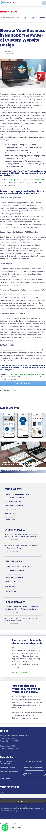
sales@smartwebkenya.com (20, 180)
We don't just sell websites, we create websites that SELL (26, 689)
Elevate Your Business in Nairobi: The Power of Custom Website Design (21, 547)
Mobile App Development (14, 505)
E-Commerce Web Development (16, 494)
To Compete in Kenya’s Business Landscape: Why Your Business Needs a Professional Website (21, 433)
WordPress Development (14, 509)
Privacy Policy (10, 519)
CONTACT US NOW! (23, 384)
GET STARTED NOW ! (19, 672)
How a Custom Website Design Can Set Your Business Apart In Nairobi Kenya (23, 463)
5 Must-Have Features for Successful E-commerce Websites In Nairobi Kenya (21, 469)
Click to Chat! (15, 828)
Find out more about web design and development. (27, 642)
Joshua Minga (8, 51)
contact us (10, 811)
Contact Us (9, 514)
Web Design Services (12, 501)
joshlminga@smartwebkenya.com (17, 736)
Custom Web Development (14, 498)
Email (2, 792)
